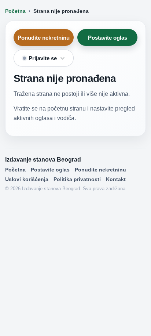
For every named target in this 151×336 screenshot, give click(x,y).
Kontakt (116, 179)
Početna (15, 11)
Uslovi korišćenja (26, 179)
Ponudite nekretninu (44, 38)
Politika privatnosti (77, 179)
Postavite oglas (107, 38)
